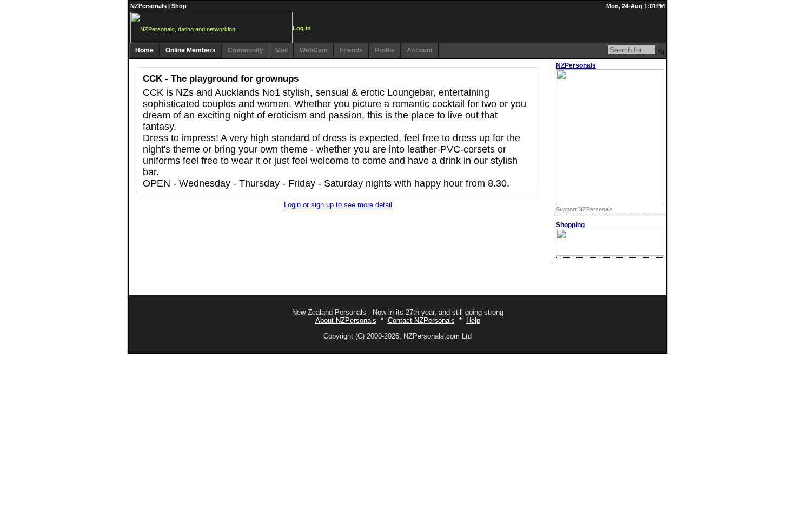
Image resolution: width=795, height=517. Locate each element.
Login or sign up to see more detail (338, 205)
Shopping (570, 225)
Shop (179, 6)
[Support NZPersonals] (610, 202)
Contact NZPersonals (421, 320)
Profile (385, 50)
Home (144, 50)
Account (420, 50)
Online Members (190, 50)
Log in (302, 28)
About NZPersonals (345, 320)
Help (473, 320)
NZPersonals (148, 6)
